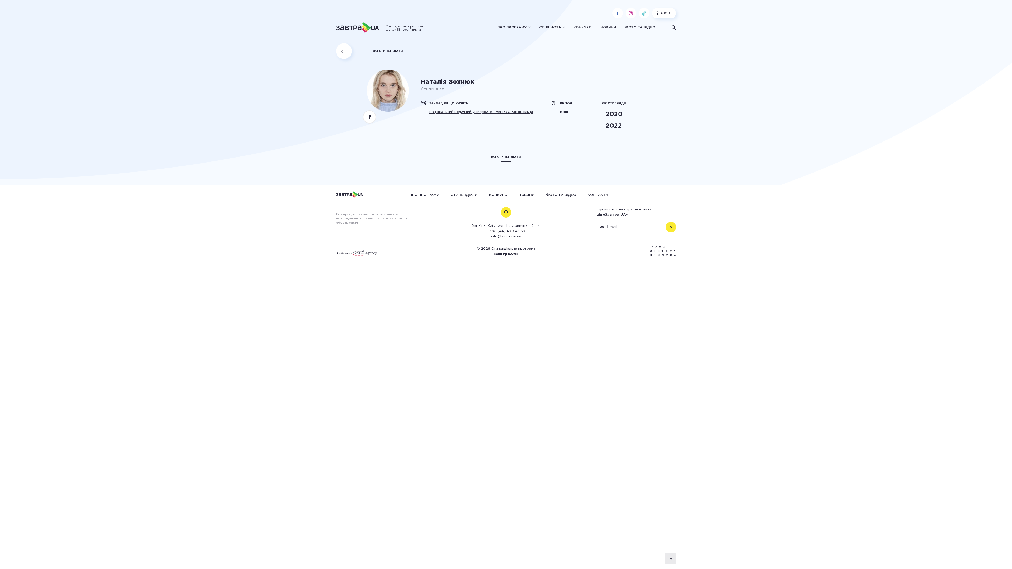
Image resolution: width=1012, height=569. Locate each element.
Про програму (512, 27)
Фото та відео (640, 27)
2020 (614, 114)
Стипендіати (464, 194)
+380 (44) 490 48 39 (506, 231)
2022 (614, 126)
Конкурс (582, 27)
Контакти (598, 194)
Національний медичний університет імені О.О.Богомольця (481, 112)
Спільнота (550, 27)
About (666, 13)
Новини (608, 27)
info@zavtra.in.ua (506, 236)
